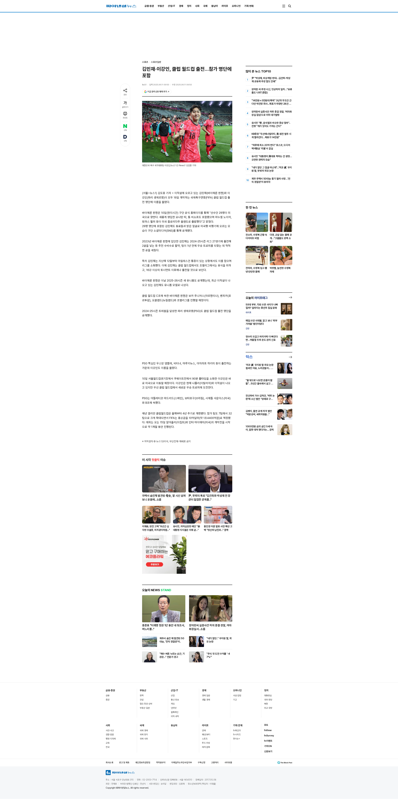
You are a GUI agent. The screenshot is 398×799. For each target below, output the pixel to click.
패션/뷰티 (206, 734)
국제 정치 (144, 734)
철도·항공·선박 (146, 703)
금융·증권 (149, 6)
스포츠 (205, 738)
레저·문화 (206, 747)
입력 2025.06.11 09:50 (159, 84)
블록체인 (174, 712)
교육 (107, 743)
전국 (107, 747)
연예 (204, 730)
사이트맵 (228, 762)
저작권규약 (160, 762)
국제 (205, 6)
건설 (141, 699)
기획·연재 (249, 6)
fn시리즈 (237, 734)
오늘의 (257, 298)
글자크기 (125, 107)
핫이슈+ (236, 738)
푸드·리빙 (206, 743)
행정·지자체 (111, 738)
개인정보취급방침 (142, 762)
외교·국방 (268, 708)
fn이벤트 (268, 740)
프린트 (125, 118)
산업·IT (171, 6)
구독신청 (201, 762)
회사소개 (109, 762)
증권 (107, 699)
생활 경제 (206, 699)
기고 (235, 699)
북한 (266, 703)
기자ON (268, 746)
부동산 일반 (145, 708)
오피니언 (236, 6)
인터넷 (173, 708)
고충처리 (215, 762)
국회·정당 (268, 699)
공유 (125, 95)
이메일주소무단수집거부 (181, 762)
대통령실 (268, 695)
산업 (173, 695)
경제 (181, 6)
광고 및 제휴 (124, 762)
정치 (189, 6)
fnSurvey (269, 735)
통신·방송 (175, 699)
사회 (197, 6)
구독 (125, 130)
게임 (173, 703)
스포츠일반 (156, 62)
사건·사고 (110, 730)
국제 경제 (144, 730)
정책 (141, 695)
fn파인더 (237, 730)
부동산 (161, 6)
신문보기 (268, 751)
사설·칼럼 (237, 695)
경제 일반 (206, 695)
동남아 (214, 6)
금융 (107, 695)
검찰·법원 (110, 734)
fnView (268, 730)
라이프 (225, 6)
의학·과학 (175, 716)
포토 (266, 725)
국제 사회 (144, 738)
